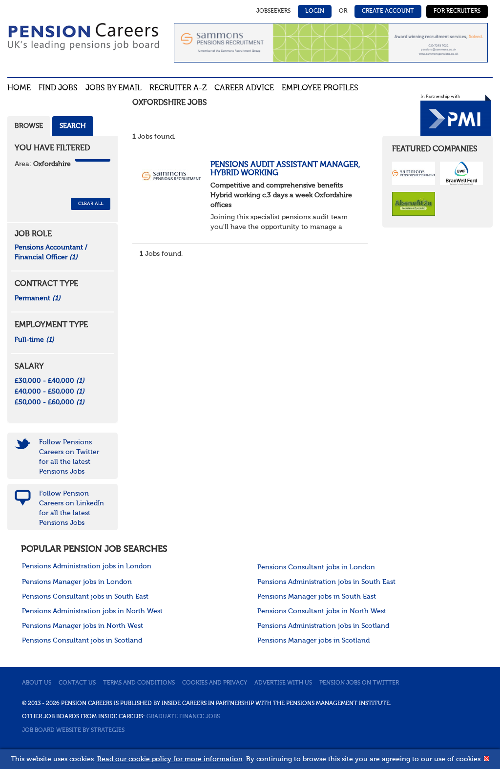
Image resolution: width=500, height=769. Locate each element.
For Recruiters (457, 11)
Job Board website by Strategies (73, 730)
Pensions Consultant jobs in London (316, 567)
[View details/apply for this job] (171, 175)
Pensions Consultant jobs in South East (85, 596)
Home (19, 88)
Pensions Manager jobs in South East (316, 596)
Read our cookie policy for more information (170, 759)
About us (36, 683)
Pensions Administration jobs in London (86, 566)
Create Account (388, 11)
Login (314, 11)
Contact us (77, 683)
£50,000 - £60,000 (49, 402)
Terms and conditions (139, 683)
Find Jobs (58, 88)
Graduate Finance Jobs (183, 717)
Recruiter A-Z (178, 88)
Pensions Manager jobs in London (77, 582)
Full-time (34, 339)
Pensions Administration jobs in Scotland (323, 626)
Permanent (38, 298)
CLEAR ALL (90, 203)
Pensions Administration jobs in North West (92, 611)
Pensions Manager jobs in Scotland (313, 640)
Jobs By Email (113, 88)
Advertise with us (283, 683)
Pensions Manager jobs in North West (82, 626)
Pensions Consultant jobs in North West (321, 611)
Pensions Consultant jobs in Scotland (82, 640)
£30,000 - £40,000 (49, 380)
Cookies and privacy (214, 683)
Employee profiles (320, 88)
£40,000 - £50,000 (49, 391)
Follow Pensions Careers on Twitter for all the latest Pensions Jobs (69, 457)
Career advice (244, 88)
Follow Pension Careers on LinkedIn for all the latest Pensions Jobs (71, 508)
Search (73, 126)
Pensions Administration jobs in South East (326, 582)
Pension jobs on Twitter (359, 683)
